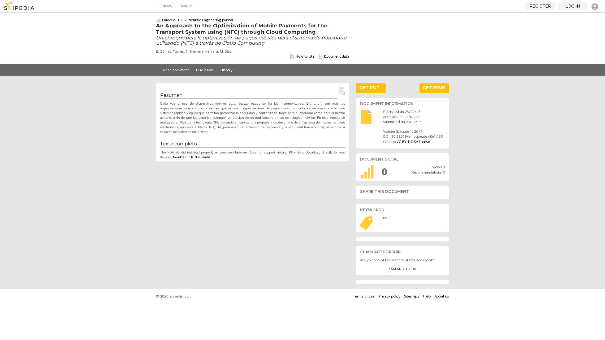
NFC (386, 217)
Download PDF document (191, 157)
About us (442, 296)
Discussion (204, 70)
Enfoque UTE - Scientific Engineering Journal (197, 19)
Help (427, 296)
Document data (336, 56)
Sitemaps (411, 296)
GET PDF (369, 87)
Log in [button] (572, 6)
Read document (176, 70)
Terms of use (364, 296)
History (226, 70)
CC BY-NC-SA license (413, 141)
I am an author (402, 269)
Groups (186, 5)
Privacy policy (389, 296)
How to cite (305, 56)
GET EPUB (434, 87)
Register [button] (540, 6)
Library (166, 5)
